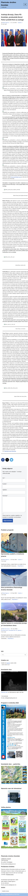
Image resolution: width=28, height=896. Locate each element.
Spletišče (5, 489)
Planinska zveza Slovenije (10, 451)
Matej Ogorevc (6, 22)
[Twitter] (7, 460)
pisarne (8, 663)
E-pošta (5, 483)
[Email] (11, 460)
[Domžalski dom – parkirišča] (14, 783)
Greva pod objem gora (16, 177)
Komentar (5, 495)
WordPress (11, 894)
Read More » (21, 566)
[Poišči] (25, 654)
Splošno (20, 22)
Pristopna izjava (9, 874)
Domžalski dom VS (13, 630)
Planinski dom (4, 692)
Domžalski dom (4, 630)
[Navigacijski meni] (25, 4)
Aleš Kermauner (6, 628)
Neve (2, 894)
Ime (4, 478)
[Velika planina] (14, 848)
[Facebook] (3, 460)
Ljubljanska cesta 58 (6, 858)
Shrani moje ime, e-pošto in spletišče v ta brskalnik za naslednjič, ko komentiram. (12, 516)
